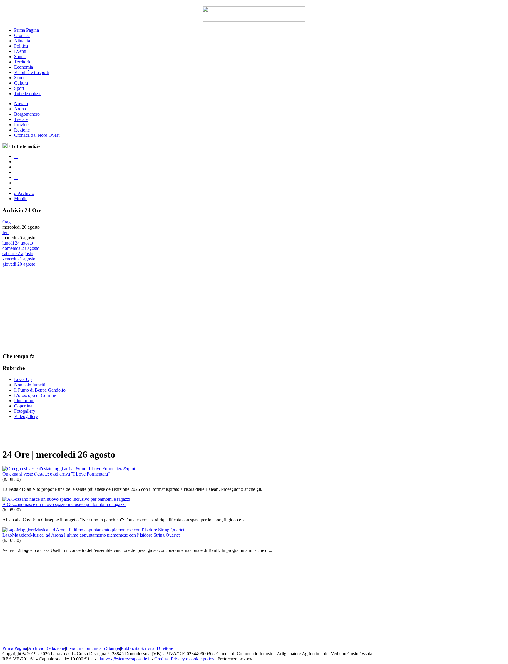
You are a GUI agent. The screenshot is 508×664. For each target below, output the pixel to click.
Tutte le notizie (27, 93)
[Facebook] (16, 156)
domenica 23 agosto (20, 248)
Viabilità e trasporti (31, 72)
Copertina (23, 405)
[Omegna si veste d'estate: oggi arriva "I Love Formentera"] (69, 468)
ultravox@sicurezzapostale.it (124, 658)
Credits (161, 658)
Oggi (7, 221)
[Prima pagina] (5, 146)
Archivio (25, 193)
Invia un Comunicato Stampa (93, 648)
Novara (21, 103)
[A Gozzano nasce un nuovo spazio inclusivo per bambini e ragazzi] (66, 499)
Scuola (20, 77)
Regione (22, 129)
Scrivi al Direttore (156, 648)
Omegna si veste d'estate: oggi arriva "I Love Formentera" (56, 473)
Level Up (23, 379)
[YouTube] (16, 172)
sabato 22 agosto (17, 253)
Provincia (23, 124)
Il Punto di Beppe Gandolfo (40, 389)
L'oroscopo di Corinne (35, 395)
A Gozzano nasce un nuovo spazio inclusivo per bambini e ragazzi (64, 504)
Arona (20, 108)
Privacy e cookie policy (192, 658)
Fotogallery (24, 411)
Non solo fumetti (29, 384)
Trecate (21, 119)
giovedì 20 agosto (18, 264)
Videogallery (26, 416)
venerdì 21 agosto (18, 258)
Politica (21, 45)
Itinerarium (24, 400)
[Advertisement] (46, 309)
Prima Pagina (26, 30)
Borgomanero (27, 114)
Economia (23, 67)
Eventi (20, 51)
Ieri (5, 232)
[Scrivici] (16, 188)
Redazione (55, 648)
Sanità (20, 56)
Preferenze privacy (235, 658)
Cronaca (22, 35)
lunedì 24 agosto (17, 242)
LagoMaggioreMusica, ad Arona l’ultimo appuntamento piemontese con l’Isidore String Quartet (91, 534)
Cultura (21, 82)
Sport (19, 88)
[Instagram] (16, 161)
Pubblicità (130, 648)
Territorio (22, 61)
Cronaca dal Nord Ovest (36, 135)
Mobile (20, 198)
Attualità (22, 40)
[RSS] (16, 177)
